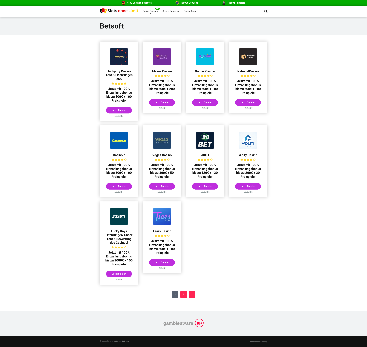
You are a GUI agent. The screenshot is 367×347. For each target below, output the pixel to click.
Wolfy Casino (248, 155)
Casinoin (119, 155)
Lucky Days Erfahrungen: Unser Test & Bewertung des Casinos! (119, 236)
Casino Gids (190, 11)
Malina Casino (162, 71)
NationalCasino (248, 71)
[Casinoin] (119, 148)
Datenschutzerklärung (258, 342)
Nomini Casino (205, 71)
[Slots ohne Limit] (119, 9)
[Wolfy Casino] (248, 148)
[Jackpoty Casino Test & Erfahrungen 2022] (119, 64)
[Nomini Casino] (205, 64)
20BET (205, 155)
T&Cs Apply (119, 116)
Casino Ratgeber (170, 11)
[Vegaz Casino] (162, 148)
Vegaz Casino (162, 155)
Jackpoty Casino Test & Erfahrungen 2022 (119, 75)
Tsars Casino (162, 231)
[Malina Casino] (162, 64)
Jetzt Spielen (119, 110)
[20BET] (205, 148)
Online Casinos (150, 11)
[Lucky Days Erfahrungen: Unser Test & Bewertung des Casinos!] (119, 224)
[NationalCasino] (248, 64)
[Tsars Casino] (162, 224)
